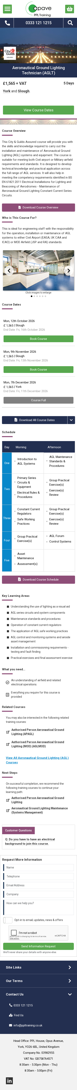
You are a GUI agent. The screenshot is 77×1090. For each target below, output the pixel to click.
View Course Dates (39, 110)
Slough (23, 91)
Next (66, 270)
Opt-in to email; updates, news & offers (38, 920)
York (6, 91)
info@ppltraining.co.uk (28, 1025)
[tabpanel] (38, 271)
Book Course (38, 339)
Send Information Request (38, 946)
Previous (5, 270)
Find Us (18, 1015)
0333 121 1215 (23, 1005)
